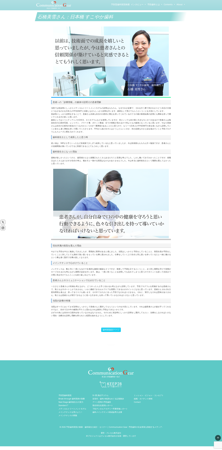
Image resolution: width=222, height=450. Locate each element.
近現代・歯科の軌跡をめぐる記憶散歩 (108, 398)
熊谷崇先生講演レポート (102, 405)
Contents (168, 4)
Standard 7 (63, 405)
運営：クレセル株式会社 (111, 433)
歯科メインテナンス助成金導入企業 (107, 412)
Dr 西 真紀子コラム (100, 395)
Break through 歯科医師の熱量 (72, 398)
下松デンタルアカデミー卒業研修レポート (110, 408)
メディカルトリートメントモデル (72, 408)
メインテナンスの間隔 (68, 415)
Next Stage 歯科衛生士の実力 (71, 402)
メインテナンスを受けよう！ (71, 412)
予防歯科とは (153, 4)
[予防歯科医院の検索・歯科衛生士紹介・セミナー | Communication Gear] (53, 5)
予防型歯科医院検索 (120, 4)
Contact (137, 402)
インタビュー (137, 4)
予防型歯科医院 (65, 395)
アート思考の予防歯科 (101, 402)
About (180, 4)
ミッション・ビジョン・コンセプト (148, 395)
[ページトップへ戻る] (218, 438)
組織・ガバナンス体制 (143, 398)
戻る (111, 343)
